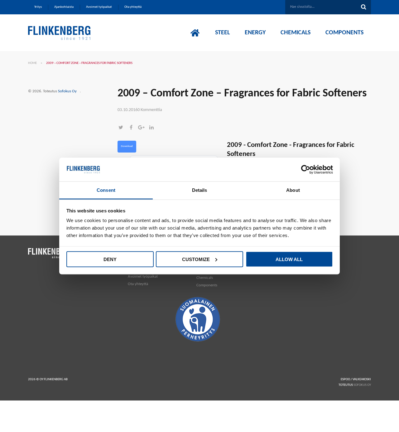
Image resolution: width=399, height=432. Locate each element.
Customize (196, 259)
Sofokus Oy (67, 91)
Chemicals (204, 278)
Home (32, 63)
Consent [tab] (106, 190)
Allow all (289, 259)
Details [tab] (199, 190)
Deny (110, 259)
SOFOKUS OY (362, 385)
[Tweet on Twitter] (123, 128)
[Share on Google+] (143, 128)
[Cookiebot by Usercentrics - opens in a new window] (305, 169)
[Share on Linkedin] (153, 128)
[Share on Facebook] (133, 128)
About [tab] (293, 190)
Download (127, 146)
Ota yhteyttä (138, 284)
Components (206, 285)
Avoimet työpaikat (143, 276)
